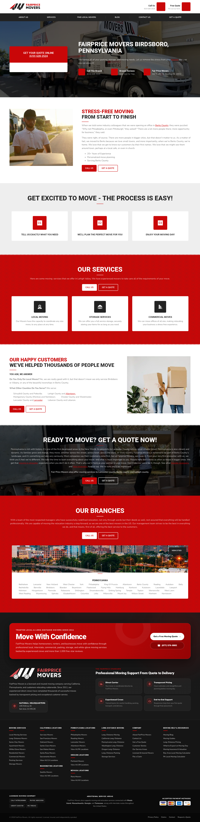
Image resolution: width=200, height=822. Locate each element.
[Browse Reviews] (114, 72)
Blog (117, 17)
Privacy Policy (153, 817)
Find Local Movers (86, 17)
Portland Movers (77, 761)
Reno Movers (76, 776)
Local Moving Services (18, 735)
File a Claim (137, 756)
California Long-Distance (111, 738)
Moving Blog (168, 735)
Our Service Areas (140, 749)
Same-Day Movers (16, 742)
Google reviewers (180, 463)
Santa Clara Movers (48, 746)
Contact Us (144, 17)
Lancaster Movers (78, 742)
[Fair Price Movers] (147, 72)
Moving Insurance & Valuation (175, 749)
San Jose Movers (46, 735)
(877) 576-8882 (167, 645)
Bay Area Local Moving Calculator (176, 753)
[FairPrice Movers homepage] (47, 673)
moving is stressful (28, 463)
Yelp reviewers (80, 466)
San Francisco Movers (48, 738)
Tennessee (99, 803)
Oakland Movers (46, 742)
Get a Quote (175, 17)
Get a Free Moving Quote (167, 636)
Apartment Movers (16, 746)
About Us (23, 17)
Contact (172, 817)
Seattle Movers (46, 772)
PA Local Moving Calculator (174, 756)
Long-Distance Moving (111, 735)
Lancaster (38, 400)
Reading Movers (77, 738)
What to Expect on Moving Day (175, 746)
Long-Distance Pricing (172, 742)
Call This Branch (94, 71)
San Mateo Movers (47, 749)
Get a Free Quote (139, 742)
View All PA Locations (79, 749)
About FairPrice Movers (142, 735)
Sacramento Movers (48, 756)
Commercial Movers (17, 756)
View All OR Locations (80, 765)
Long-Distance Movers (18, 738)
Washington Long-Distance (112, 746)
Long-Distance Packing (111, 753)
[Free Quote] (186, 6)
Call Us (151, 5)
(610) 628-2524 (38, 56)
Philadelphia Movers (79, 735)
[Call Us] (161, 6)
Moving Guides (169, 738)
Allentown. (71, 393)
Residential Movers (16, 753)
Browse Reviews (127, 71)
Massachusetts (78, 803)
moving (174, 59)
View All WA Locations (49, 776)
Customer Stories (139, 746)
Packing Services (15, 760)
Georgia (87, 803)
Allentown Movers (78, 746)
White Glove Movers (17, 749)
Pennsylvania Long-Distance (113, 742)
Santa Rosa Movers (47, 753)
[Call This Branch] (81, 72)
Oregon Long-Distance (111, 749)
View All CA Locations (49, 760)
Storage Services (108, 756)
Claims (163, 817)
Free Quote (175, 5)
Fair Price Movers (160, 71)
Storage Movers (15, 764)
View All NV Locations (80, 780)
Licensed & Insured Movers (143, 753)
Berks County (161, 125)
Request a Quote (184, 817)
